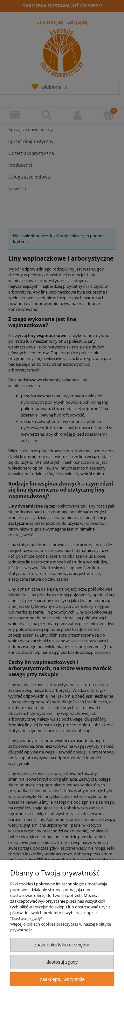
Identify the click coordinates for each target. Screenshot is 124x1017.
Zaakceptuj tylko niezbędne (62, 944)
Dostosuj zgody (62, 962)
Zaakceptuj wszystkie (62, 979)
